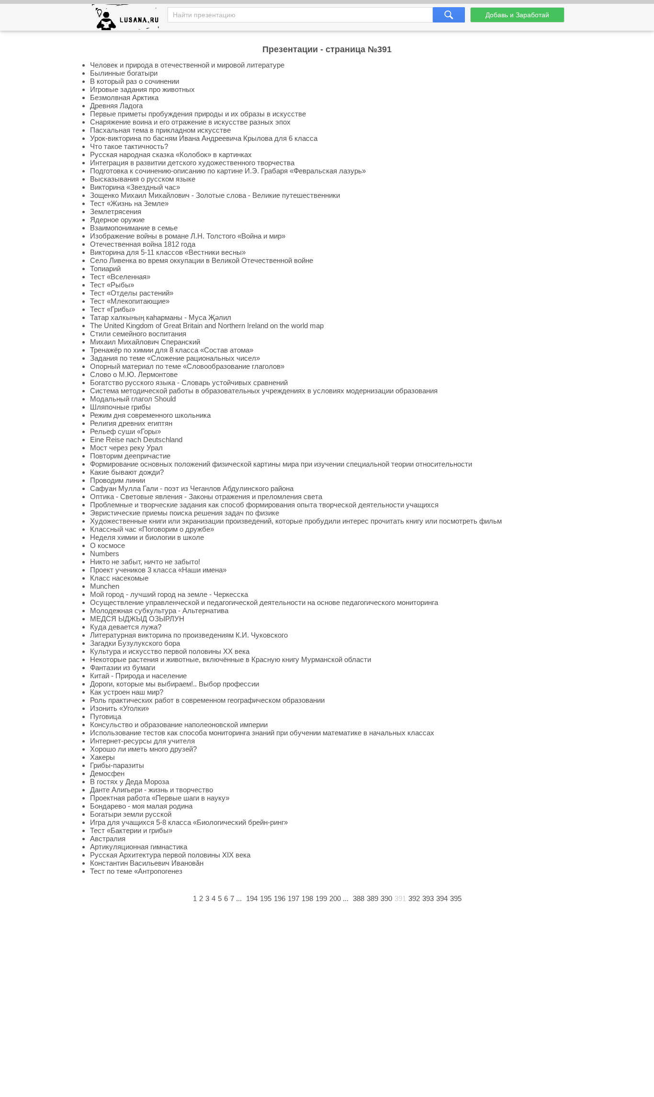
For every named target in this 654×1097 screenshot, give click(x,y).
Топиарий (105, 268)
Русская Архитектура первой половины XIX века (170, 855)
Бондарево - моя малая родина (141, 806)
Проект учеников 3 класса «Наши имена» (158, 570)
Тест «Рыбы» (112, 285)
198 (307, 898)
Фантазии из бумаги (122, 667)
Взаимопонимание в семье (134, 228)
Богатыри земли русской (130, 814)
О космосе (107, 545)
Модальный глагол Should (133, 399)
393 (428, 898)
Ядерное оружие (117, 220)
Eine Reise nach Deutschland (136, 439)
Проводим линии (117, 480)
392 (414, 898)
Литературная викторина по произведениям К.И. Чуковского (189, 635)
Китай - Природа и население (138, 676)
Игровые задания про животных (142, 89)
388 (358, 898)
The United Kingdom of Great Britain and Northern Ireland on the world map (207, 325)
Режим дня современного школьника (150, 415)
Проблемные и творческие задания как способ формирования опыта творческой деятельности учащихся (264, 505)
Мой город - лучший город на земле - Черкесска (169, 594)
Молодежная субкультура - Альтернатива (159, 610)
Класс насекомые (119, 578)
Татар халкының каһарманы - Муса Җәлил (160, 317)
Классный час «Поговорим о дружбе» (152, 529)
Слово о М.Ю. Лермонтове (134, 374)
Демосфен (107, 773)
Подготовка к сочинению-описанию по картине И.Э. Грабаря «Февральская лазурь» (228, 171)
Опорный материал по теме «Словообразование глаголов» (187, 366)
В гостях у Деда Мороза (129, 781)
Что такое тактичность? (129, 146)
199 (321, 898)
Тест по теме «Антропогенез (136, 871)
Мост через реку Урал (126, 448)
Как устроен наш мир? (126, 692)
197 (293, 898)
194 (252, 898)
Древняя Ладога (116, 106)
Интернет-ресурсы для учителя (142, 741)
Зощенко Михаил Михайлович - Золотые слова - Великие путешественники (215, 195)
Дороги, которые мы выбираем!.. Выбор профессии (174, 684)
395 (456, 898)
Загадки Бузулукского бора (135, 643)
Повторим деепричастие (130, 456)
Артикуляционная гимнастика (138, 847)
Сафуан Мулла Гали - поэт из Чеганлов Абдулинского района (191, 488)
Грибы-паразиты (117, 765)
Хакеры (102, 757)
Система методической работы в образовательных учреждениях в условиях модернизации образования (264, 391)
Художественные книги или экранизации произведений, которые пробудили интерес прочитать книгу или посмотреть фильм (296, 521)
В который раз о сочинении (134, 81)
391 (400, 898)
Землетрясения (115, 211)
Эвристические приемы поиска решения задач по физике (184, 513)
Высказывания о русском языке (142, 179)
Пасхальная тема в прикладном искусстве (160, 130)
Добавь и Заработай (517, 15)
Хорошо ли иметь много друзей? (143, 749)
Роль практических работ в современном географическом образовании (207, 700)
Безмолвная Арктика (124, 97)
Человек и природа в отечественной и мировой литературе (187, 65)
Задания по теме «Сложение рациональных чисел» (175, 358)
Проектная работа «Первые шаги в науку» (159, 798)
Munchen (104, 586)
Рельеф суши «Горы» (125, 431)
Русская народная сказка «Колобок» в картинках (171, 154)
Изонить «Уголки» (119, 708)
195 (265, 898)
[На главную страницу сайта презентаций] (129, 19)
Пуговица (105, 716)
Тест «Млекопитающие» (129, 301)
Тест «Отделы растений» (131, 293)
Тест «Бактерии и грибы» (131, 830)
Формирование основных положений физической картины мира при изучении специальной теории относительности (281, 464)
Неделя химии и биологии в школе (147, 537)
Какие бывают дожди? (127, 472)
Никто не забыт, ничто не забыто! (145, 562)
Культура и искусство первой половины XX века (169, 651)
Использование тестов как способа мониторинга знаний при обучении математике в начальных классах (262, 733)
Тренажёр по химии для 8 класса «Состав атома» (171, 350)
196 (279, 898)
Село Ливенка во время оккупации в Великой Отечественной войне (201, 260)
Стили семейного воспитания (138, 334)
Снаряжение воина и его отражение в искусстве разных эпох (190, 122)
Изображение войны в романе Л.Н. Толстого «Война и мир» (187, 236)
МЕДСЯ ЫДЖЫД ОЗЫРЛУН (137, 619)
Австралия (107, 838)
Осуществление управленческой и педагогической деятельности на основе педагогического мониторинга (264, 602)
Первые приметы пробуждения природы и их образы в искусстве (198, 114)
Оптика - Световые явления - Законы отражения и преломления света (206, 496)
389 (372, 898)
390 (386, 898)
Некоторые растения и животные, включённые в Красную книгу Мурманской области (230, 659)
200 (335, 898)
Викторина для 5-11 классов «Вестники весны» (168, 252)
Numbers (104, 553)
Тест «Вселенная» (120, 277)
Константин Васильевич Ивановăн (146, 863)
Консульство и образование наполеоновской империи (179, 724)
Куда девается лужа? (125, 627)
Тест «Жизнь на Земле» (129, 203)
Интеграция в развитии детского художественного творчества (192, 163)
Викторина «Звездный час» (135, 187)
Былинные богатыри (124, 73)
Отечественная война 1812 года (142, 244)
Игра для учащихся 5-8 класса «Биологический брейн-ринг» (189, 822)
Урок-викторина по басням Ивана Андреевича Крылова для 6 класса (203, 138)
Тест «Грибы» (112, 309)
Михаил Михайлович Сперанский (145, 342)
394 (442, 898)
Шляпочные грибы (120, 407)
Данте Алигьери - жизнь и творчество (151, 790)
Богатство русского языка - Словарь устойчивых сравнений (189, 382)
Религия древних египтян (131, 423)
